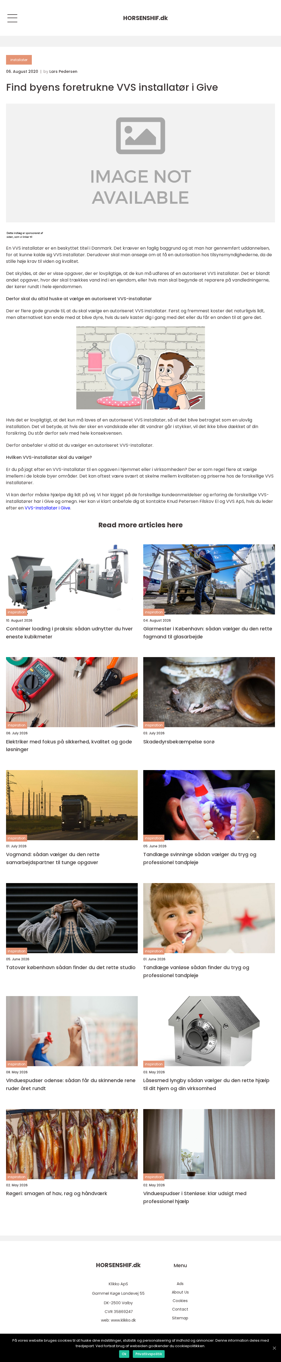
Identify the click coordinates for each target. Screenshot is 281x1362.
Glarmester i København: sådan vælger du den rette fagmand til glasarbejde (207, 632)
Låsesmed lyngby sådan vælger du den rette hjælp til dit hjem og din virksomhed (206, 1084)
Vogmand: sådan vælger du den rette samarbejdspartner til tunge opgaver (53, 858)
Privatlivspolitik (149, 1354)
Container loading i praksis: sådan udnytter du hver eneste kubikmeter (69, 632)
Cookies (180, 1300)
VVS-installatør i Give (47, 508)
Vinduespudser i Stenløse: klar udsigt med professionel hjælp (194, 1197)
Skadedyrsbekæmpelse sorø (179, 741)
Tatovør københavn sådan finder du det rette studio (71, 967)
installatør (18, 59)
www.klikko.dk (123, 1320)
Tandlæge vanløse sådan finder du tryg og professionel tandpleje (196, 971)
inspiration (17, 612)
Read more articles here (140, 525)
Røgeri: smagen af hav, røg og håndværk (56, 1193)
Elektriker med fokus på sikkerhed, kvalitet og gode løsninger (69, 745)
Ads (180, 1283)
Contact (180, 1309)
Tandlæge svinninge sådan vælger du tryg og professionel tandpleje (199, 858)
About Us (180, 1292)
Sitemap (180, 1318)
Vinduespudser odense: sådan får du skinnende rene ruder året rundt (71, 1084)
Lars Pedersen (63, 71)
